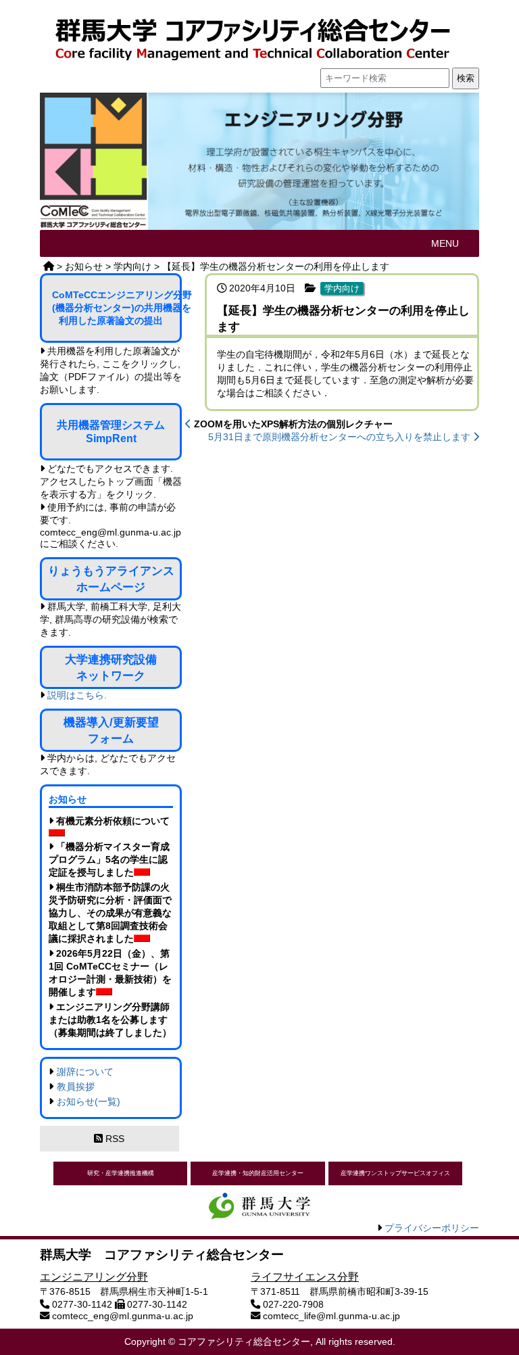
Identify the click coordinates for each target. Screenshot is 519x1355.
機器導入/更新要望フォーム (111, 730)
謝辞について (85, 1071)
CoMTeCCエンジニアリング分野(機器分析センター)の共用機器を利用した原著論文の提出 (117, 307)
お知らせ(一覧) (88, 1101)
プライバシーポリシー (432, 1227)
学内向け (342, 288)
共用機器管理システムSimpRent (111, 431)
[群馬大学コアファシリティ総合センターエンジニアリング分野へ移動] (48, 266)
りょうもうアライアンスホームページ (111, 579)
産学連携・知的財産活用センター (257, 1173)
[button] (445, 243)
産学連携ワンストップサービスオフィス (395, 1173)
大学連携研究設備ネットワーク (111, 667)
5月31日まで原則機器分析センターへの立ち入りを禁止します (340, 436)
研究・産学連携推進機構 (120, 1173)
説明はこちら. (77, 695)
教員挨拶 (76, 1086)
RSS (113, 1138)
